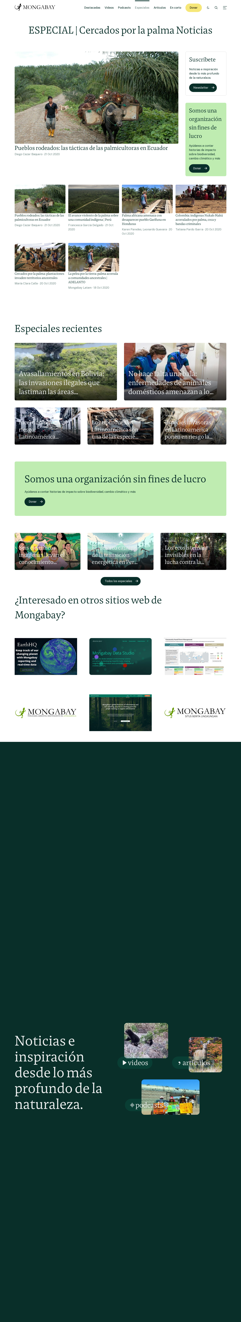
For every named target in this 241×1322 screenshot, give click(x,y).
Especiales (142, 7)
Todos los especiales (118, 581)
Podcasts (124, 7)
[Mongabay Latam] (46, 734)
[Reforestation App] (120, 734)
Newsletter (200, 87)
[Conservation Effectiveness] (195, 677)
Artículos (160, 7)
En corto (175, 7)
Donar (194, 7)
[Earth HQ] (46, 677)
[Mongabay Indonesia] (195, 734)
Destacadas (92, 7)
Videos (109, 7)
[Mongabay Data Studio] (120, 677)
